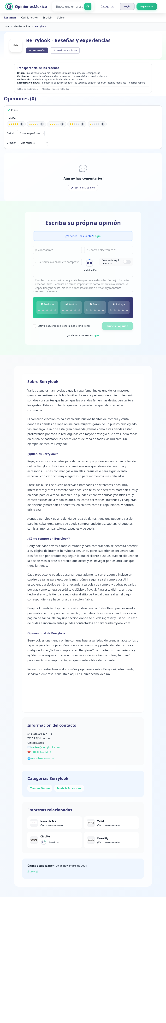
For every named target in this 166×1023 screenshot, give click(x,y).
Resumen (10, 17)
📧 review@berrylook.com (43, 747)
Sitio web (33, 871)
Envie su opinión (117, 326)
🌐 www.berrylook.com (41, 758)
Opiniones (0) (29, 17)
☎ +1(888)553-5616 (39, 752)
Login (97, 236)
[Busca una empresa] (87, 6)
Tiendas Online (22, 26)
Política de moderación (27, 89)
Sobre (61, 17)
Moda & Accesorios (69, 788)
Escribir (47, 17)
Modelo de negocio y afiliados (55, 89)
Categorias (107, 6)
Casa (6, 26)
